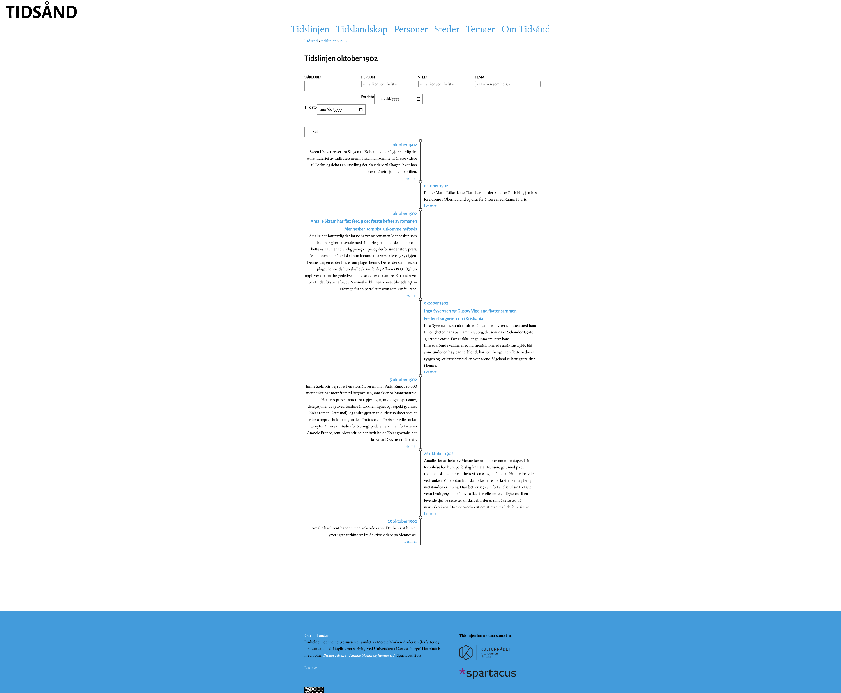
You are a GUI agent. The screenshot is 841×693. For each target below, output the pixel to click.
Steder (446, 30)
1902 (344, 41)
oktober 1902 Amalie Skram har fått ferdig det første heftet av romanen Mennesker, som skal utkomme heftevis (364, 221)
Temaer (480, 30)
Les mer (410, 178)
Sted (422, 77)
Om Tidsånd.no (317, 636)
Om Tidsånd (525, 30)
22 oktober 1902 (439, 453)
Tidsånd (311, 41)
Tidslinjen (310, 30)
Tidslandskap (361, 30)
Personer (411, 30)
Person (368, 77)
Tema (479, 77)
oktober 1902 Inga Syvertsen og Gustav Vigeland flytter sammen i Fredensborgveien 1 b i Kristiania (471, 311)
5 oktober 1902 (403, 379)
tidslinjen (329, 41)
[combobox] (394, 84)
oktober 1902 (405, 144)
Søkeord (312, 77)
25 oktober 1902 (402, 521)
